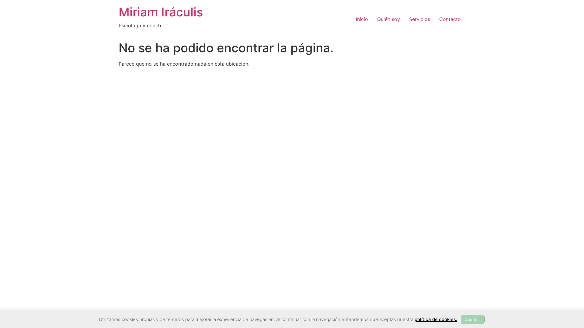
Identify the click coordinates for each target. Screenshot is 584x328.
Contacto (450, 19)
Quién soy (388, 19)
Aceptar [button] (472, 319)
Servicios (419, 19)
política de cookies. (436, 319)
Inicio (362, 19)
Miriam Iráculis (161, 12)
